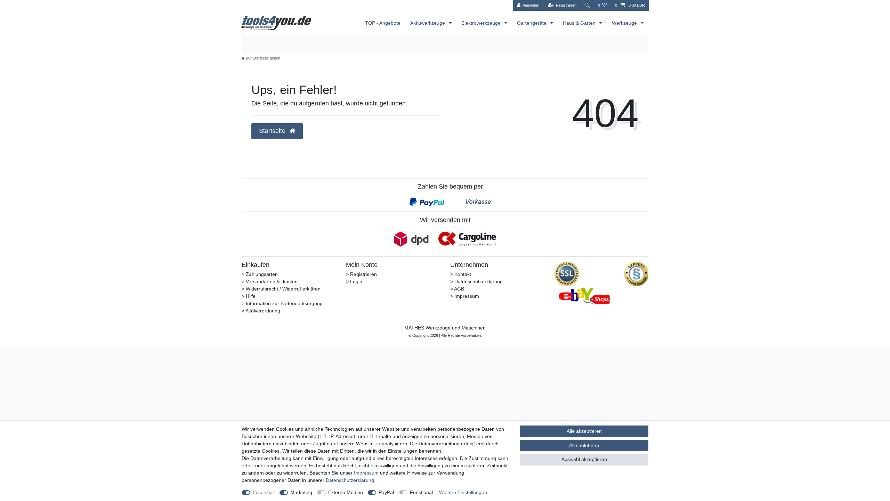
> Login (354, 281)
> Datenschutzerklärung (476, 281)
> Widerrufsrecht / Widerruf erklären (281, 289)
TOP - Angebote (382, 23)
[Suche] (587, 5)
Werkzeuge (625, 23)
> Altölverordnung (261, 310)
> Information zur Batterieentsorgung (282, 303)
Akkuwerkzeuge (428, 23)
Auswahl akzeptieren (584, 459)
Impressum (366, 473)
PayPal (386, 492)
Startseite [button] (273, 130)
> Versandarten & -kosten (270, 281)
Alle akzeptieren (584, 431)
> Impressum (464, 296)
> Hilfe (249, 296)
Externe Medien (345, 492)
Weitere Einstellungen (463, 492)
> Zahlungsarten (260, 274)
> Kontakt (460, 274)
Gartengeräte (532, 23)
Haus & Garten (580, 23)
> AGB (457, 289)
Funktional (421, 492)
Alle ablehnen (584, 445)
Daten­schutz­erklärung (350, 480)
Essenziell (264, 492)
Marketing (301, 492)
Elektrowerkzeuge (481, 23)
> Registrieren (361, 274)
